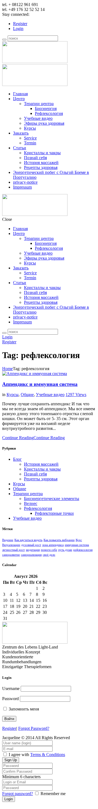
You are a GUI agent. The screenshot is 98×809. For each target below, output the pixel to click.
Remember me (53, 793)
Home (7, 368)
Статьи (19, 147)
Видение (7, 540)
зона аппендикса (53, 544)
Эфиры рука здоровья (44, 123)
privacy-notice (25, 182)
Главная (20, 93)
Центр (19, 98)
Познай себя (35, 157)
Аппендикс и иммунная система (40, 384)
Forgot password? (17, 793)
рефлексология (83, 549)
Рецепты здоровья (40, 167)
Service (30, 138)
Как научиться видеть (28, 540)
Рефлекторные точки (54, 513)
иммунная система (77, 544)
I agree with (19, 754)
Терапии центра (39, 103)
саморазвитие (11, 554)
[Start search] (4, 333)
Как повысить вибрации (59, 540)
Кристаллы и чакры (42, 152)
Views (76, 394)
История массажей (41, 162)
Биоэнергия (46, 108)
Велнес (30, 503)
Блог (17, 459)
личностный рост (13, 549)
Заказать (21, 133)
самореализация (31, 554)
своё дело (49, 554)
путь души (65, 549)
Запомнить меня (23, 709)
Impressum (22, 187)
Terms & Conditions (47, 754)
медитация (33, 549)
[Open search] (4, 39)
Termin (30, 143)
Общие (27, 394)
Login (18, 28)
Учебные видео (38, 118)
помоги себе (49, 549)
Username (11, 688)
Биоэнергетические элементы (51, 498)
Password (10, 698)
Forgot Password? (33, 728)
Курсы (30, 128)
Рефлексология (49, 113)
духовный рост (31, 544)
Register (20, 23)
